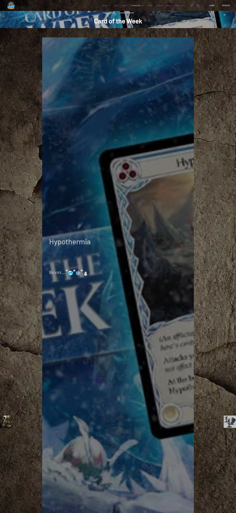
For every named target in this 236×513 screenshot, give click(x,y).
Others (177, 5)
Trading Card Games (126, 13)
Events (159, 5)
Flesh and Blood (108, 13)
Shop (116, 5)
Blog (168, 5)
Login (211, 5)
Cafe (125, 5)
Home (104, 5)
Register (226, 5)
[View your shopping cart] (197, 5)
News (150, 5)
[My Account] (192, 5)
